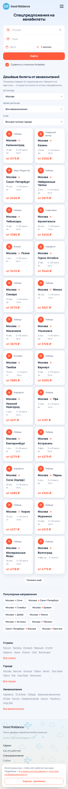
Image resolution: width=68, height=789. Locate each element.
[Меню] (61, 6)
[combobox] (37, 29)
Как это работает (12, 750)
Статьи (7, 760)
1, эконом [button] (46, 47)
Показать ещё (34, 580)
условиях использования (33, 771)
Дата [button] (13, 47)
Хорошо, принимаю (34, 781)
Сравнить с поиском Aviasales (28, 64)
